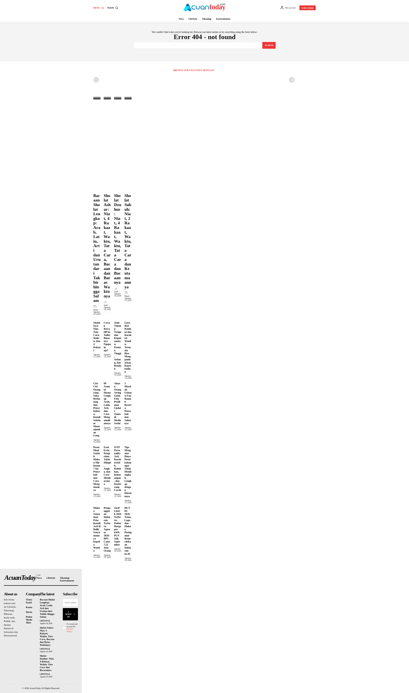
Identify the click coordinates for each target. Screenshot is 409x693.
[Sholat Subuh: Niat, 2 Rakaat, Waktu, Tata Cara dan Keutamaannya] (128, 97)
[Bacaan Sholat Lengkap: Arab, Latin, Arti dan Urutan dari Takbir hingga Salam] (96, 97)
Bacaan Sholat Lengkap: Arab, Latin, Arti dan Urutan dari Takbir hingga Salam (47, 608)
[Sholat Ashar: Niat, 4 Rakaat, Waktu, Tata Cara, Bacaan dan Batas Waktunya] (107, 97)
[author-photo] (95, 306)
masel (95, 310)
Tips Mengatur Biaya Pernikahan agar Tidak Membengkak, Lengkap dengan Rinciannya (127, 472)
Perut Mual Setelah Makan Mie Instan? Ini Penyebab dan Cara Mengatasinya (96, 469)
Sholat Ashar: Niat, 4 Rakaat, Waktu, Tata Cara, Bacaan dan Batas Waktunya (107, 245)
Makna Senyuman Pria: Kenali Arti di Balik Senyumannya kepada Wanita (96, 529)
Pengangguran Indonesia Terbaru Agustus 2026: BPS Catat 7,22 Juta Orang (107, 529)
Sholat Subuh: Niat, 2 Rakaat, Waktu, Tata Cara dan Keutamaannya (127, 241)
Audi (106, 305)
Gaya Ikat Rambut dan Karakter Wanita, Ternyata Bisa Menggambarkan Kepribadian (127, 347)
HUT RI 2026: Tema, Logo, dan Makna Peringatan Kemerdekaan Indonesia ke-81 (128, 531)
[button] (113, 7)
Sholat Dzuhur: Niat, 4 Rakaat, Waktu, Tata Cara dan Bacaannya (117, 239)
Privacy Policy (70, 630)
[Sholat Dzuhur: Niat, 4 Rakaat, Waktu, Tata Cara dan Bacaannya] (117, 97)
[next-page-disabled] (292, 80)
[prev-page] (96, 80)
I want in (68, 614)
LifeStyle (45, 621)
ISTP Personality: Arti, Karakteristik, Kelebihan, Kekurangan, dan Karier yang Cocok (117, 469)
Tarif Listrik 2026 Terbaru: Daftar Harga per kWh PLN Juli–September (117, 526)
